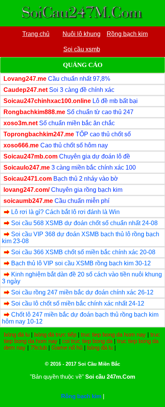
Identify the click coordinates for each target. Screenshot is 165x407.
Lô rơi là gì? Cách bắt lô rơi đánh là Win (65, 212)
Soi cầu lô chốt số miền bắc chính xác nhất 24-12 (77, 303)
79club (38, 347)
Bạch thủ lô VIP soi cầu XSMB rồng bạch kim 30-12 (81, 263)
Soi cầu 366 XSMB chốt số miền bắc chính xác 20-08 (83, 252)
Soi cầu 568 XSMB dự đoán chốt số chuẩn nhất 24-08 (84, 223)
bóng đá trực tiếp (55, 334)
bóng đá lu (17, 334)
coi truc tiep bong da (87, 341)
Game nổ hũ (66, 347)
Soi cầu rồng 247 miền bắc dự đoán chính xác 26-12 (82, 292)
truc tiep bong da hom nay (113, 334)
